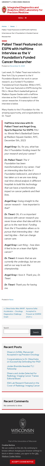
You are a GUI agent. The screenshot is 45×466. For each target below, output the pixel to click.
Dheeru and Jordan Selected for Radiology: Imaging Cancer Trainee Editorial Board (23, 376)
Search (6, 328)
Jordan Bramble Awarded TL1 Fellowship (20, 367)
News (11, 299)
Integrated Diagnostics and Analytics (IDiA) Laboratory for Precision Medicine (25, 10)
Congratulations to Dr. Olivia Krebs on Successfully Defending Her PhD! (23, 360)
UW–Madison (16, 2)
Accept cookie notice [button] (22, 462)
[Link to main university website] (22, 434)
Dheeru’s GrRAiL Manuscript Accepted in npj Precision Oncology (23, 353)
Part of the (22, 441)
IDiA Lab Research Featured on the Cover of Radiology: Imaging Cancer (23, 384)
